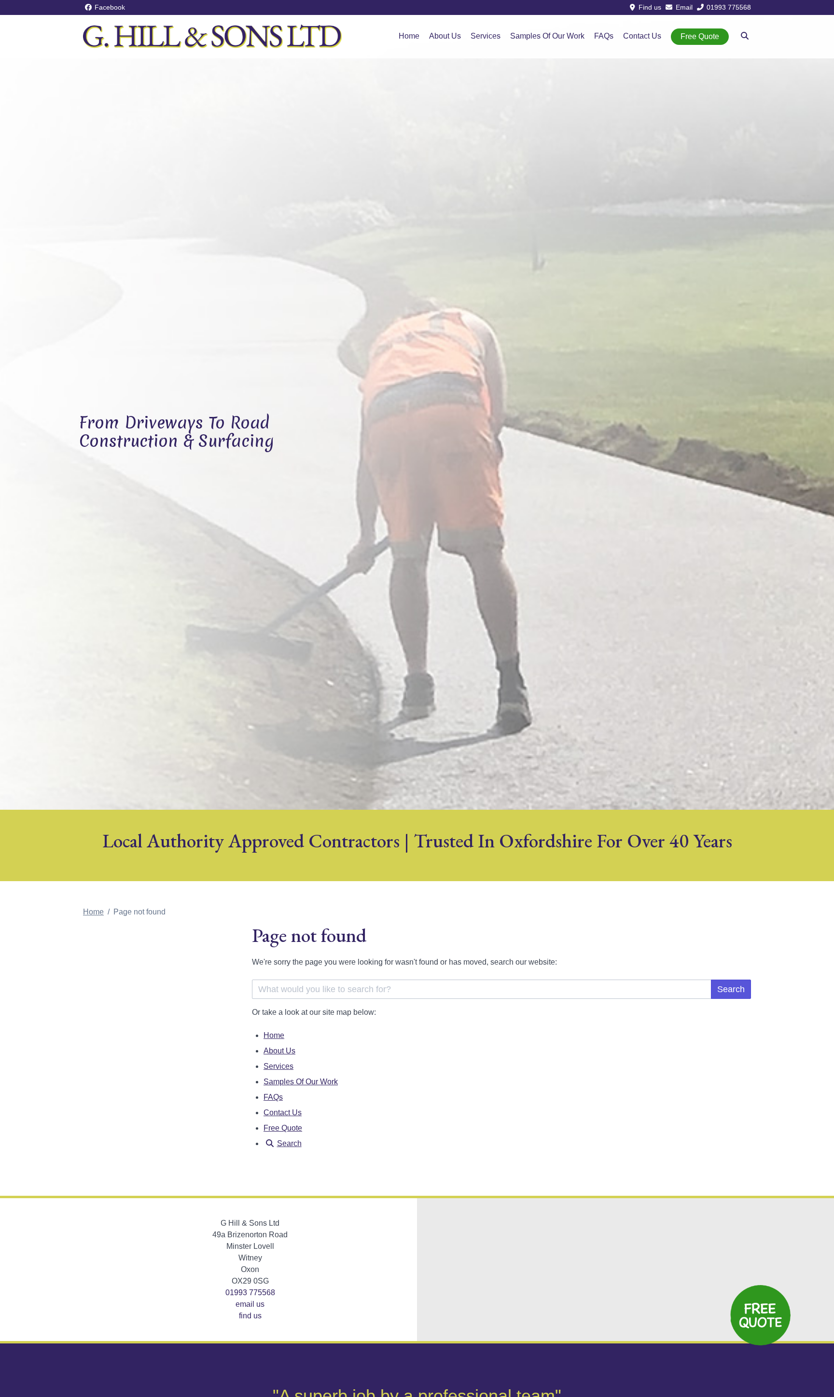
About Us (445, 36)
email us (250, 1304)
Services (485, 36)
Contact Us (642, 36)
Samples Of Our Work (547, 36)
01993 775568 (250, 1292)
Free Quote (700, 36)
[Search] (744, 36)
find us (250, 1316)
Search (731, 989)
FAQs (603, 36)
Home (409, 36)
